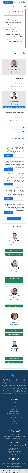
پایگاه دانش (14, 421)
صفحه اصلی (14, 402)
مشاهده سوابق (13, 73)
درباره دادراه (14, 405)
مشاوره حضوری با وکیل (14, 409)
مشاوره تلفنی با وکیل (14, 411)
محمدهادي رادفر (13, 240)
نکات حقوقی (14, 424)
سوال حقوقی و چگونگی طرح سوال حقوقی (14, 415)
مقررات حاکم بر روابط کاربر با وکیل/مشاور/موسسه (14, 436)
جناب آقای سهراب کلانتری (14, 101)
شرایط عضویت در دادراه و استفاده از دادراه (14, 434)
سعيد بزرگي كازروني (13, 296)
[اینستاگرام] (9, 459)
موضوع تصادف (20, 188)
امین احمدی (13, 348)
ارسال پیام (14, 454)
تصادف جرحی (20, 159)
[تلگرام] (13, 459)
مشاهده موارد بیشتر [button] (13, 219)
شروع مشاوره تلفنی (13, 250)
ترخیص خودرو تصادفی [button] (17, 128)
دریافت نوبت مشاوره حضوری (14, 254)
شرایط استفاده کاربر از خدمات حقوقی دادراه (14, 438)
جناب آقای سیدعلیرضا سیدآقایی (14, 69)
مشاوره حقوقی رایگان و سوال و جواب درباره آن (14, 418)
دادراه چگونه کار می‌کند (14, 407)
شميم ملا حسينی (13, 321)
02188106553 (11, 450)
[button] (3, 471)
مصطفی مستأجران (13, 268)
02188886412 (13, 448)
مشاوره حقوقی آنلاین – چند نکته (14, 413)
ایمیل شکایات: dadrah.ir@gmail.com (14, 453)
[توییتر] (17, 459)
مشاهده (8, 155)
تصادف (22, 145)
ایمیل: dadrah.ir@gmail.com (14, 451)
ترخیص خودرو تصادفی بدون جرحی (15, 173)
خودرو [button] (21, 132)
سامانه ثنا (14, 426)
